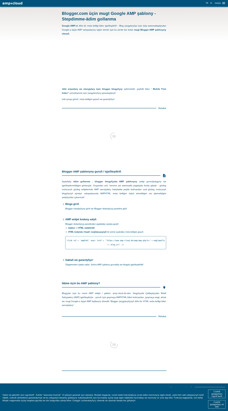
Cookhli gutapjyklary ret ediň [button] (217, 404)
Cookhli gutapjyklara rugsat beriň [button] (216, 393)
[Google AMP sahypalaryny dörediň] (12, 3)
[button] (209, 3)
